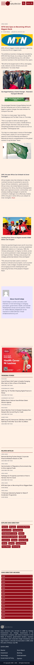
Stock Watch (6, 547)
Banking (4, 527)
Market (3, 650)
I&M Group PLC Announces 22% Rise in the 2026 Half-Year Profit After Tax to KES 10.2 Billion (16, 420)
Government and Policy (9, 537)
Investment (5, 540)
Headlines (22, 537)
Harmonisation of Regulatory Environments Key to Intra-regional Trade (16, 467)
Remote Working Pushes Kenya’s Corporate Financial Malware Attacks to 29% (15, 457)
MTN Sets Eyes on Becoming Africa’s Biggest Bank (16, 485)
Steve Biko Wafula (6, 404)
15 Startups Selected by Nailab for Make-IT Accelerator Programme (14, 494)
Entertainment (17, 530)
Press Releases (21, 543)
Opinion (11, 543)
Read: (19, 140)
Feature (21, 533)
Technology (16, 547)
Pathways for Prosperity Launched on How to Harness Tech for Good (15, 477)
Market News (23, 540)
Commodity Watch (23, 527)
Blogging (12, 527)
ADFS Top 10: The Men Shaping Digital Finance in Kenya (16, 392)
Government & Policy (7, 658)
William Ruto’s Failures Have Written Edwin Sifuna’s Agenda (14, 401)
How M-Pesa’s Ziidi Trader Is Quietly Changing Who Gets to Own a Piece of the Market (15, 382)
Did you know (6, 530)
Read (18, 68)
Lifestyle (14, 540)
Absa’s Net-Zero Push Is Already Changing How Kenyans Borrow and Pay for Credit (16, 411)
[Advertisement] (17, 11)
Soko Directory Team (7, 385)
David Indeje (6, 32)
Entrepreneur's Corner (9, 533)
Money (4, 543)
